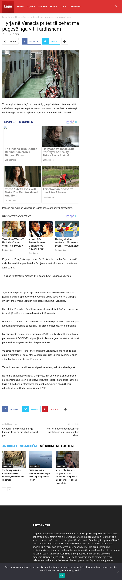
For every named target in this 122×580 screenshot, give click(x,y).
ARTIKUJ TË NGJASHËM (19, 446)
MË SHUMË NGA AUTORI (57, 446)
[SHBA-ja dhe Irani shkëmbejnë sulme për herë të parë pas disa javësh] (40, 459)
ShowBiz (54, 6)
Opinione (42, 6)
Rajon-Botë (7, 17)
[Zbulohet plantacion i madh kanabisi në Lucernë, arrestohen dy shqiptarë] (14, 459)
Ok (61, 575)
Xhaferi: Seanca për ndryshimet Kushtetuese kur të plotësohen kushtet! (63, 432)
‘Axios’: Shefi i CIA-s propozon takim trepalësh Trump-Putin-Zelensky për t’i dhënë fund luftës (67, 476)
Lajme (30, 6)
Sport (64, 6)
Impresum (76, 6)
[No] (118, 571)
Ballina (21, 6)
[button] (116, 6)
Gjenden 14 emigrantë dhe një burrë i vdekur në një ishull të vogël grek (20, 432)
